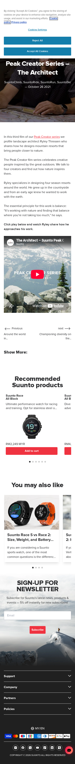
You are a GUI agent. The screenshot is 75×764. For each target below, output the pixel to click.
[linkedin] (52, 748)
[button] (30, 462)
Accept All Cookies (37, 51)
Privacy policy (19, 22)
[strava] (59, 748)
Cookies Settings (37, 29)
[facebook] (23, 748)
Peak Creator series (47, 136)
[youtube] (37, 748)
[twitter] (30, 748)
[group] (31, 529)
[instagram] (15, 748)
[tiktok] (45, 748)
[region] (37, 29)
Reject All (37, 40)
